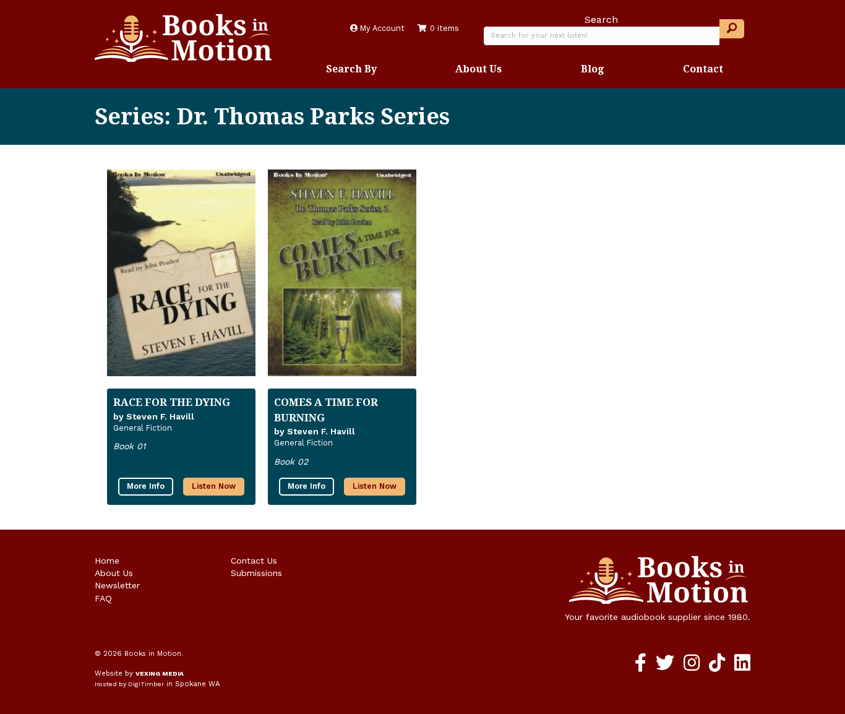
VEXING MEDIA (159, 673)
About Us (478, 68)
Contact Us (254, 561)
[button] (731, 28)
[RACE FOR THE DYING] (181, 273)
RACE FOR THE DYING (171, 402)
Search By (351, 68)
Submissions (256, 573)
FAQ (103, 598)
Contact (703, 68)
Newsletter (117, 585)
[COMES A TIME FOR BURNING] (342, 273)
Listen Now (214, 486)
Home (107, 561)
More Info (146, 486)
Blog (592, 68)
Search (601, 19)
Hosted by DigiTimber (129, 684)
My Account (381, 28)
